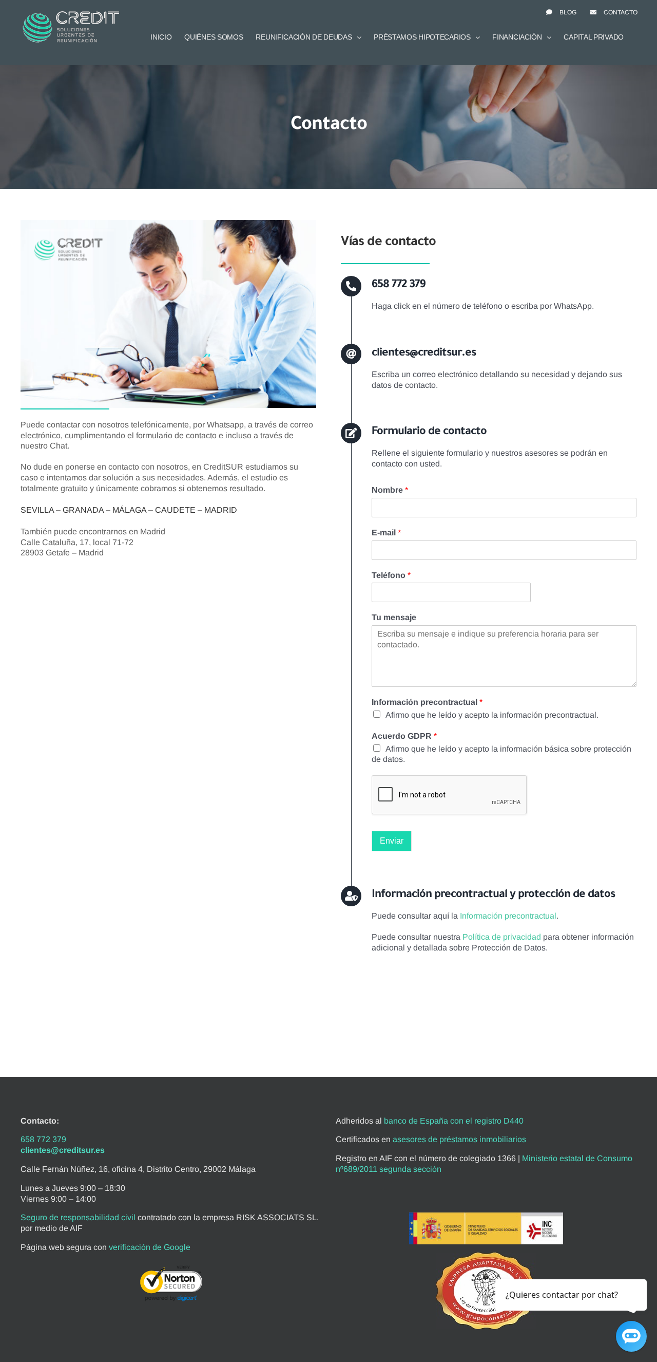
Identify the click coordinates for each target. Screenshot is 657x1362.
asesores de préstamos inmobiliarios (459, 1139)
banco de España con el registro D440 (454, 1120)
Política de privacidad (501, 936)
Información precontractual (427, 702)
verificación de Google (149, 1247)
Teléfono (391, 575)
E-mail (386, 532)
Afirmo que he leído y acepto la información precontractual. (491, 715)
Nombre (390, 490)
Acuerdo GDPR (404, 736)
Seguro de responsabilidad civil (78, 1217)
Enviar (391, 840)
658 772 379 (43, 1139)
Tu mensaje (394, 617)
